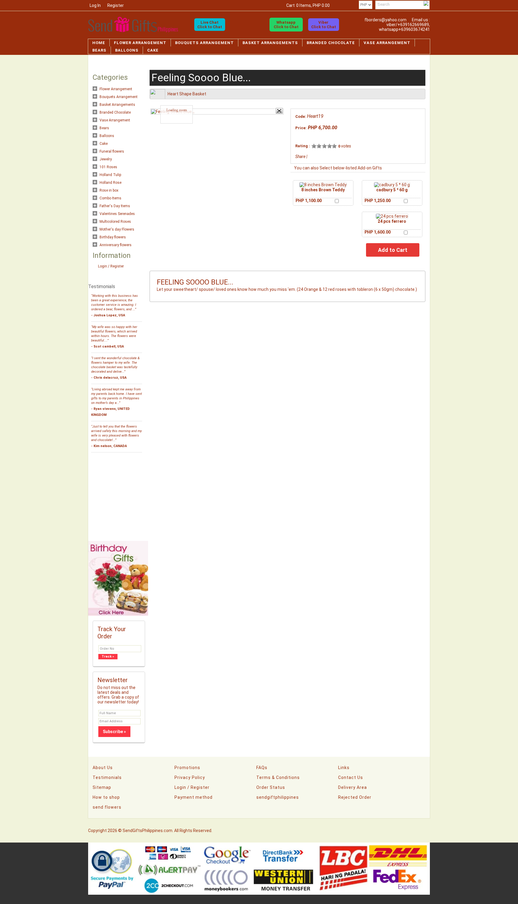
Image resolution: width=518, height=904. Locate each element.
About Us (103, 767)
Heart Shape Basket (187, 93)
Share (300, 156)
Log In (95, 5)
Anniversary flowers (116, 245)
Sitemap (102, 787)
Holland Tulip (110, 175)
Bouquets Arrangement (204, 42)
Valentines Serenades (117, 214)
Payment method (193, 797)
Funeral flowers (112, 151)
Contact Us (350, 777)
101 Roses (108, 167)
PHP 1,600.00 (378, 232)
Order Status (270, 787)
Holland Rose (110, 183)
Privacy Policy (189, 777)
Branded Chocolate (331, 42)
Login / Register (111, 266)
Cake (153, 50)
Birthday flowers (113, 237)
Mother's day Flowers (117, 229)
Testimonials (107, 777)
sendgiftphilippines (277, 797)
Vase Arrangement (387, 42)
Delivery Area (352, 787)
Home (98, 42)
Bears (99, 50)
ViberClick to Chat (323, 24)
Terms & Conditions (278, 777)
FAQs (261, 767)
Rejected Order (354, 797)
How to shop (106, 797)
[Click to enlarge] (323, 184)
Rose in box (109, 190)
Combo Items (110, 198)
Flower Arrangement (140, 42)
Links (344, 767)
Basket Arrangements (270, 42)
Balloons (126, 50)
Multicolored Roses (115, 221)
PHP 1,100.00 (309, 200)
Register (115, 5)
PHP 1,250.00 (378, 200)
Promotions (187, 767)
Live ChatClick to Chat (209, 24)
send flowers (107, 807)
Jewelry (106, 159)
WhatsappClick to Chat (286, 24)
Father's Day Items (115, 206)
